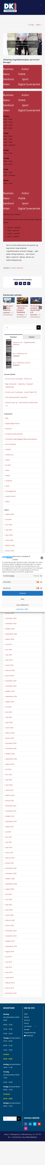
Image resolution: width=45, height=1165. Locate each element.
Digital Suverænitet (29, 84)
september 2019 (11, 946)
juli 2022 (9, 769)
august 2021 (10, 827)
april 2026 (9, 535)
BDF (7, 418)
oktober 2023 (10, 691)
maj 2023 (9, 717)
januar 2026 (10, 551)
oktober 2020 (10, 879)
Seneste (31, 337)
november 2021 (11, 811)
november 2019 (11, 936)
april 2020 (9, 910)
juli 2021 (9, 832)
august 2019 (10, 951)
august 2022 (10, 764)
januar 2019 (10, 988)
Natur (6, 74)
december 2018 (11, 993)
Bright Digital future (13, 423)
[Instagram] (25, 1128)
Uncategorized (11, 491)
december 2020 (11, 868)
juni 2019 (9, 962)
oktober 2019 (10, 941)
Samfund (8, 79)
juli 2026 (9, 519)
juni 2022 (9, 774)
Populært (13, 337)
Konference (10, 455)
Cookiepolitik (20, 609)
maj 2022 (9, 780)
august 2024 (10, 639)
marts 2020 (9, 915)
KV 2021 (8, 465)
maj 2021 (9, 842)
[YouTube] (39, 1124)
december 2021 (11, 806)
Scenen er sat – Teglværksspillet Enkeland (24, 343)
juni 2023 (9, 712)
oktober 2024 (10, 629)
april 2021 (9, 847)
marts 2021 (9, 853)
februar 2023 (10, 733)
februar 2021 (10, 858)
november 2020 (11, 873)
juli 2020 (9, 894)
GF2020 (8, 449)
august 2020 (10, 889)
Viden (6, 84)
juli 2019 (9, 957)
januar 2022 (10, 801)
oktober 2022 (10, 754)
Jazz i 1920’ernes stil (20, 354)
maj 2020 (9, 905)
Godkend (22, 593)
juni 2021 (9, 837)
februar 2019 (10, 983)
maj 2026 (9, 530)
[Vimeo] (34, 1124)
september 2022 (11, 759)
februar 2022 (10, 795)
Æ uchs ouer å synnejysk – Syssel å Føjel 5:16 (21, 392)
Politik (21, 74)
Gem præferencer (22, 605)
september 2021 (11, 821)
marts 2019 (9, 978)
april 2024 (9, 660)
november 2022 (11, 748)
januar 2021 (10, 863)
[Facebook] (25, 1124)
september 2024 (11, 634)
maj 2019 (9, 967)
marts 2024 (9, 665)
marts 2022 (9, 790)
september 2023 (11, 696)
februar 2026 (10, 545)
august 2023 (10, 702)
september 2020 (11, 884)
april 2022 (9, 785)
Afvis (22, 599)
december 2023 (11, 681)
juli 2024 (9, 644)
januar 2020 (10, 925)
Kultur (25, 69)
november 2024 (11, 624)
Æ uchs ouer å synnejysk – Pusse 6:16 (8, 308)
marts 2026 (9, 540)
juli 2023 (9, 707)
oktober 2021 (10, 816)
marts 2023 (9, 728)
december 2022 (11, 743)
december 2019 (11, 931)
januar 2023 (10, 738)
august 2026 (10, 514)
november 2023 (11, 686)
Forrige (31, 25)
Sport (25, 79)
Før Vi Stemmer (11, 444)
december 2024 (11, 618)
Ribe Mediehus (31, 1137)
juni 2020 (9, 899)
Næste (38, 25)
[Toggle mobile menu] (41, 5)
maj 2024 (9, 655)
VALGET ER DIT (11, 496)
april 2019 (9, 972)
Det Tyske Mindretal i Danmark (16, 397)
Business (8, 69)
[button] (42, 558)
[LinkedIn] (30, 1124)
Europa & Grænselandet (14, 434)
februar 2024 (10, 670)
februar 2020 (10, 920)
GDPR (26, 609)
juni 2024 (9, 650)
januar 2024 (10, 676)
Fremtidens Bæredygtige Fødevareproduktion (21, 439)
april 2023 (9, 722)
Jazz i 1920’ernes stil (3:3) (21, 363)
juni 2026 (9, 525)
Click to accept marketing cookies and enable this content (22, 44)
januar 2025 (10, 613)
